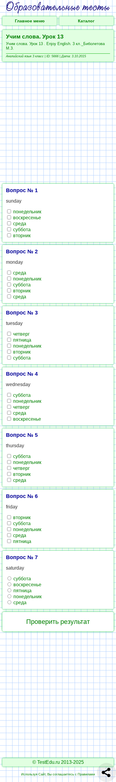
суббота (21, 229)
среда (19, 223)
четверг (21, 334)
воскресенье (26, 217)
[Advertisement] (58, 122)
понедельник (26, 211)
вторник (21, 235)
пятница (21, 340)
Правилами (86, 774)
